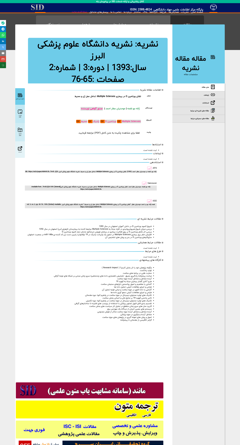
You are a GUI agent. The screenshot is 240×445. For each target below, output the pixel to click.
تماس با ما (115, 12)
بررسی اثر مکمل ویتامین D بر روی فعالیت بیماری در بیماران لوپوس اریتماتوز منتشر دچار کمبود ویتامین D (107, 232)
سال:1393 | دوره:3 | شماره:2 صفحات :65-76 (97, 74)
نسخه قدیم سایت (79, 11)
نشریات (185, 12)
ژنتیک (96, 121)
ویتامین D (110, 121)
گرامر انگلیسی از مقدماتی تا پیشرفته (136, 320)
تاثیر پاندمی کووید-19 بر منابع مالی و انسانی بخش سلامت (127, 298)
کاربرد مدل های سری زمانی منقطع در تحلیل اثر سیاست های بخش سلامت (120, 306)
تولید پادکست (146, 270)
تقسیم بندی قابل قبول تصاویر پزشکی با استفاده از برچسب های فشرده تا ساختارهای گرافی (113, 303)
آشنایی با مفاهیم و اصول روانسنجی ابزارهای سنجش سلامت (126, 284)
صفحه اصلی (197, 12)
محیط (84, 121)
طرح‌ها (163, 12)
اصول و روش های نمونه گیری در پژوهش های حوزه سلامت (127, 317)
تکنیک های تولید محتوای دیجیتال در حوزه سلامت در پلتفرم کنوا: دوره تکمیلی (119, 300)
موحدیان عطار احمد (116, 108)
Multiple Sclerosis (131, 121)
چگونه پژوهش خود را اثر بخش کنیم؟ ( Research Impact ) (127, 267)
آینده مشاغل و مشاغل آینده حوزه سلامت (134, 278)
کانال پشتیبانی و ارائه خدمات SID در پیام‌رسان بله (120, 1)
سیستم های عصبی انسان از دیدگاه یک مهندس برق (129, 309)
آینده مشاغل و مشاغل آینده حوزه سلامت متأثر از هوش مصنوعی (124, 311)
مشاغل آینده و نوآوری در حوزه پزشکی (136, 314)
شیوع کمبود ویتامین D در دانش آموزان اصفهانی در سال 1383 (125, 226)
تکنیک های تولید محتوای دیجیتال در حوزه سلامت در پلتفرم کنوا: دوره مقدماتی (118, 295)
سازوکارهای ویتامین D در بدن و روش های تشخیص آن (128, 237)
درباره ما (127, 12)
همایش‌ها (173, 12)
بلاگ (145, 12)
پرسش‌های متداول (98, 12)
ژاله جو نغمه (133, 108)
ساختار (137, 12)
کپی (149, 168)
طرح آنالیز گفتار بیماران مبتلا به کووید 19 (134, 281)
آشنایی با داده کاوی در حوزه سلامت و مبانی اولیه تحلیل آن (127, 289)
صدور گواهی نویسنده (91, 108)
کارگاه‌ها (153, 12)
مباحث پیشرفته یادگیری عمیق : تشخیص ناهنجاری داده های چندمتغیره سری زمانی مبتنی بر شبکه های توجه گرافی (103, 276)
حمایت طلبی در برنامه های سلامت (137, 273)
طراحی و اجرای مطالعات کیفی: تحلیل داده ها (133, 287)
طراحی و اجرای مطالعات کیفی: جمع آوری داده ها (131, 292)
